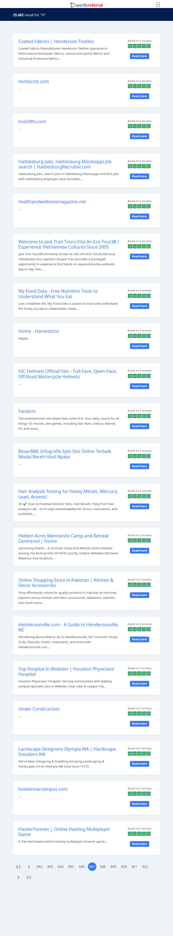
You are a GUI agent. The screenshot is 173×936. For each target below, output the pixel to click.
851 (134, 866)
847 (92, 866)
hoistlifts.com (32, 121)
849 (113, 866)
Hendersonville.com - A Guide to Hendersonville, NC (68, 627)
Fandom (27, 411)
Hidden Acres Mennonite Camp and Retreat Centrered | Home (63, 538)
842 (39, 866)
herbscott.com (33, 81)
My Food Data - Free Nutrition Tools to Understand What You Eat (58, 293)
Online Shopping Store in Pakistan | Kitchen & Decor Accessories (66, 582)
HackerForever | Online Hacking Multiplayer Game (64, 831)
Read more (139, 56)
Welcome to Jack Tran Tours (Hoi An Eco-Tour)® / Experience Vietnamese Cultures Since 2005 (68, 244)
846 (82, 866)
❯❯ (28, 877)
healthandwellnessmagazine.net (52, 202)
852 (145, 866)
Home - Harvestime (38, 331)
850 (124, 866)
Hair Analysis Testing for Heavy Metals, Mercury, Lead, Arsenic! (68, 494)
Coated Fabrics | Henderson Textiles (56, 41)
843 (50, 866)
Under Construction (38, 709)
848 (103, 866)
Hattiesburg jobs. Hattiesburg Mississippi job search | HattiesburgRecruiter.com (64, 164)
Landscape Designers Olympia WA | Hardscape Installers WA (67, 751)
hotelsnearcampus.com (43, 789)
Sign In (157, 4)
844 (61, 866)
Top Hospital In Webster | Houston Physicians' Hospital (66, 671)
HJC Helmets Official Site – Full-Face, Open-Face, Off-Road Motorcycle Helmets (67, 373)
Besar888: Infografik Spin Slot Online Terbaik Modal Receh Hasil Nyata (64, 453)
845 (71, 866)
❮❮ (18, 867)
